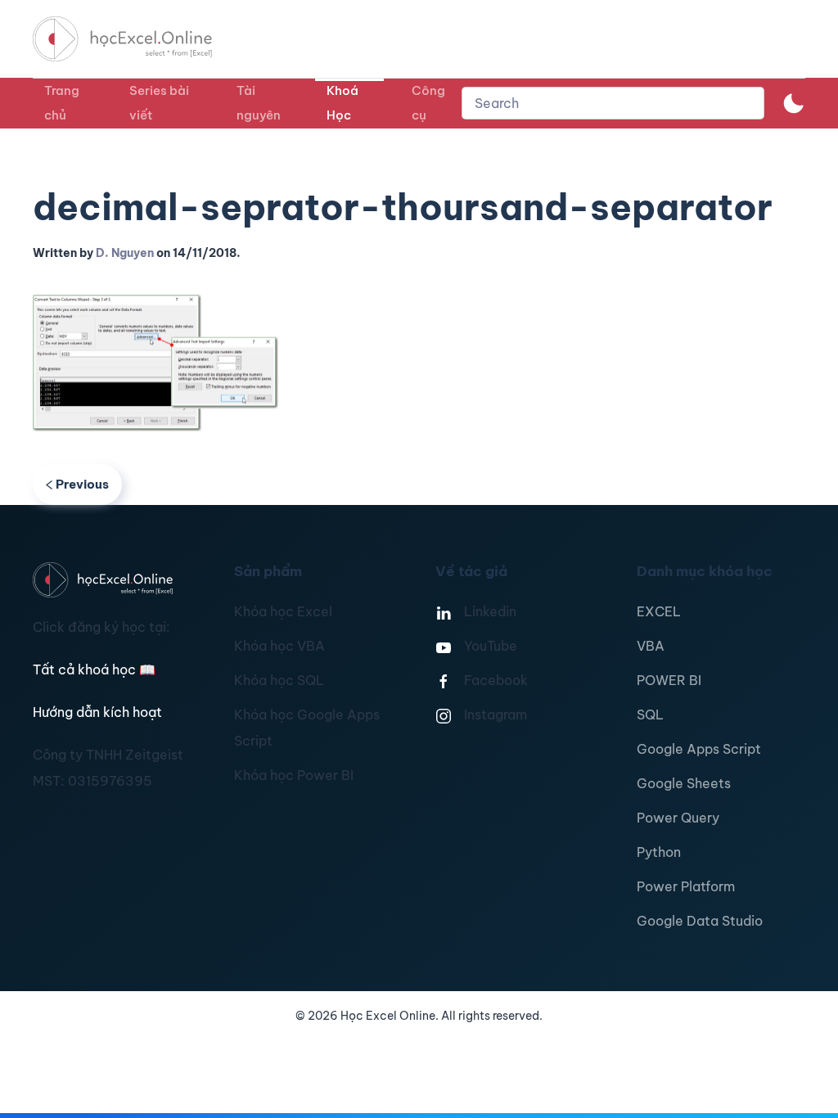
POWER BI (669, 680)
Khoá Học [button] (342, 103)
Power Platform (686, 886)
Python (659, 852)
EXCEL (659, 611)
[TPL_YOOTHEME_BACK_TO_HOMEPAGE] (137, 38)
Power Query (678, 817)
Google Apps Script (699, 749)
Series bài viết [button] (159, 103)
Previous (82, 484)
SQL (650, 714)
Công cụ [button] (428, 103)
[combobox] (613, 103)
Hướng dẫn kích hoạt (97, 712)
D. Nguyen (125, 253)
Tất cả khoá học (94, 669)
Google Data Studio (700, 921)
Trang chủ (61, 103)
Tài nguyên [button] (259, 103)
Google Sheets (684, 783)
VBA (651, 646)
